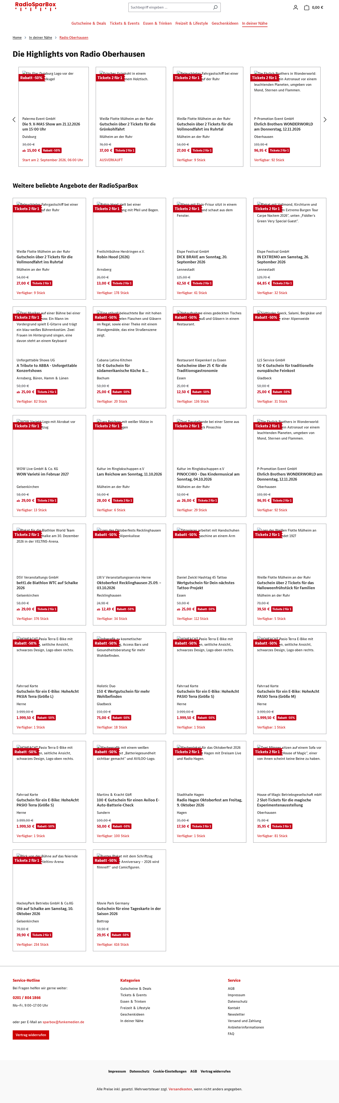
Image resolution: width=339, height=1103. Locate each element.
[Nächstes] (325, 119)
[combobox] (169, 7)
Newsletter (236, 1014)
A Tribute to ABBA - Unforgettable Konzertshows (47, 368)
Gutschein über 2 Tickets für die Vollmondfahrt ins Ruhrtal (205, 127)
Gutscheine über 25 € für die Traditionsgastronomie (202, 368)
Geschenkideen (132, 1014)
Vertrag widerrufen (31, 1035)
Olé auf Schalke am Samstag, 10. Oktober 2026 (45, 911)
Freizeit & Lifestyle (135, 1008)
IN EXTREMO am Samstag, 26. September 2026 (283, 259)
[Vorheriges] (13, 119)
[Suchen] (215, 7)
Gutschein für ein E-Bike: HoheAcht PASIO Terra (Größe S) (208, 694)
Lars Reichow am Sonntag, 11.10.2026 (129, 474)
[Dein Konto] (295, 7)
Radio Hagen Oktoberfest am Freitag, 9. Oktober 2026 (209, 802)
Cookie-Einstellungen (170, 1071)
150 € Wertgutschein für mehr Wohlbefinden (123, 694)
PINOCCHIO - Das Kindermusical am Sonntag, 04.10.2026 (208, 477)
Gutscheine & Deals (135, 988)
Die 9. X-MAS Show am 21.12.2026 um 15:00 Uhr (51, 127)
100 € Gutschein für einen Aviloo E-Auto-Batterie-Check (128, 802)
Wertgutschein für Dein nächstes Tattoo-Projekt (206, 585)
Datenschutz (237, 1001)
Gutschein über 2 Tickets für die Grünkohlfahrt (128, 127)
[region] (169, 119)
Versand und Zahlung (244, 1021)
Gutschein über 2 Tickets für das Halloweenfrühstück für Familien (286, 585)
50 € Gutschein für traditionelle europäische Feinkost (285, 368)
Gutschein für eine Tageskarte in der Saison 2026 (129, 911)
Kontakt (234, 1008)
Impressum (236, 995)
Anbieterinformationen (246, 1027)
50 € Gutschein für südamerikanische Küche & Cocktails (121, 368)
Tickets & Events (133, 995)
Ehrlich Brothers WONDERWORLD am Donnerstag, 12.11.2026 (283, 127)
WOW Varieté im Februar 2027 (43, 474)
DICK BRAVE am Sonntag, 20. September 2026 (202, 259)
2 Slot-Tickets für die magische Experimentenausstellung (284, 802)
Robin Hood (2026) (113, 256)
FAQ (231, 1034)
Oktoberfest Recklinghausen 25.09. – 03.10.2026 (129, 585)
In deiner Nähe (131, 1021)
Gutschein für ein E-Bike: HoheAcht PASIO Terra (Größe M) (288, 694)
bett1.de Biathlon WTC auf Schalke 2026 (47, 585)
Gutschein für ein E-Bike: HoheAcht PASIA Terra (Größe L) (48, 694)
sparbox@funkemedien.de (63, 1022)
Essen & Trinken (133, 1001)
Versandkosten (180, 1089)
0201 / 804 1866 (27, 997)
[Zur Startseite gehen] (36, 6)
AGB (231, 988)
